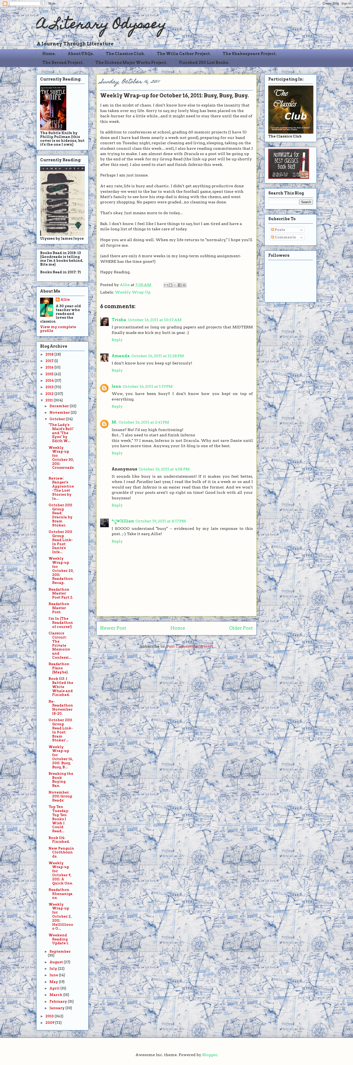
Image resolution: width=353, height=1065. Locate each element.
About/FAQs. (81, 53)
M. (114, 422)
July (53, 969)
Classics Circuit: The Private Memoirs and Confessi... (60, 645)
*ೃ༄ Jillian (123, 521)
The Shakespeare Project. (250, 53)
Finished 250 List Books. (204, 62)
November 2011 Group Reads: (60, 796)
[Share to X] (175, 285)
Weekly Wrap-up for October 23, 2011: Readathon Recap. (61, 571)
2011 (49, 400)
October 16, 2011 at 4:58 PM (164, 469)
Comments (285, 237)
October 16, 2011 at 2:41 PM (144, 422)
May (54, 982)
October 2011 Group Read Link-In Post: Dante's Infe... (61, 542)
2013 (49, 387)
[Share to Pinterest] (184, 285)
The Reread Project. (63, 62)
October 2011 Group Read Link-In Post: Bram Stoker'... (61, 730)
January (57, 1008)
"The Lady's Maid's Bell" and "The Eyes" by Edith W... (61, 433)
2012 (49, 394)
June (54, 975)
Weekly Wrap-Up (133, 292)
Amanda (121, 356)
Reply (117, 340)
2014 (50, 380)
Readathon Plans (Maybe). (59, 668)
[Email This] (166, 285)
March (56, 995)
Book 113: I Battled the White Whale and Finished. (61, 687)
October (57, 419)
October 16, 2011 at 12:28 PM (157, 356)
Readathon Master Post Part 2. (61, 594)
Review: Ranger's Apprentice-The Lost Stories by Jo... (61, 488)
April (54, 988)
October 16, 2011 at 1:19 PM (148, 386)
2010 (50, 1016)
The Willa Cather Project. (184, 53)
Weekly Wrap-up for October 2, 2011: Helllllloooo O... (61, 916)
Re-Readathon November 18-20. (61, 707)
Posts (279, 230)
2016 (49, 367)
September (60, 951)
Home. (49, 53)
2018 (49, 354)
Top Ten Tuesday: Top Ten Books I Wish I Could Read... (59, 819)
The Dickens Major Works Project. (131, 62)
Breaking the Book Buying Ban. (61, 780)
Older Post (241, 628)
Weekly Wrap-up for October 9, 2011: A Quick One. (61, 873)
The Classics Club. (125, 53)
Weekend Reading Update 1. (59, 939)
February (58, 1001)
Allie (125, 284)
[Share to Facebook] (179, 285)
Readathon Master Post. (59, 608)
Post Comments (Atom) (189, 646)
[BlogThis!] (170, 285)
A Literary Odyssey (101, 25)
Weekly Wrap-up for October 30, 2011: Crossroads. (61, 460)
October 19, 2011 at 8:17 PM (160, 521)
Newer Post (113, 628)
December (59, 406)
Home (177, 628)
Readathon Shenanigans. (61, 894)
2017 (49, 361)
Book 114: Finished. (59, 840)
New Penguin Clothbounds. (61, 852)
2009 (50, 1023)
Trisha (119, 320)
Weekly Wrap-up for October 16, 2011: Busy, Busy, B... (61, 757)
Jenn (116, 386)
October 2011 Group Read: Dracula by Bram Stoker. (61, 515)
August (56, 962)
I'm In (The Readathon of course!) (61, 623)
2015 (49, 374)
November (60, 412)
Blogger (209, 1054)
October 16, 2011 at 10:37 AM (155, 320)
